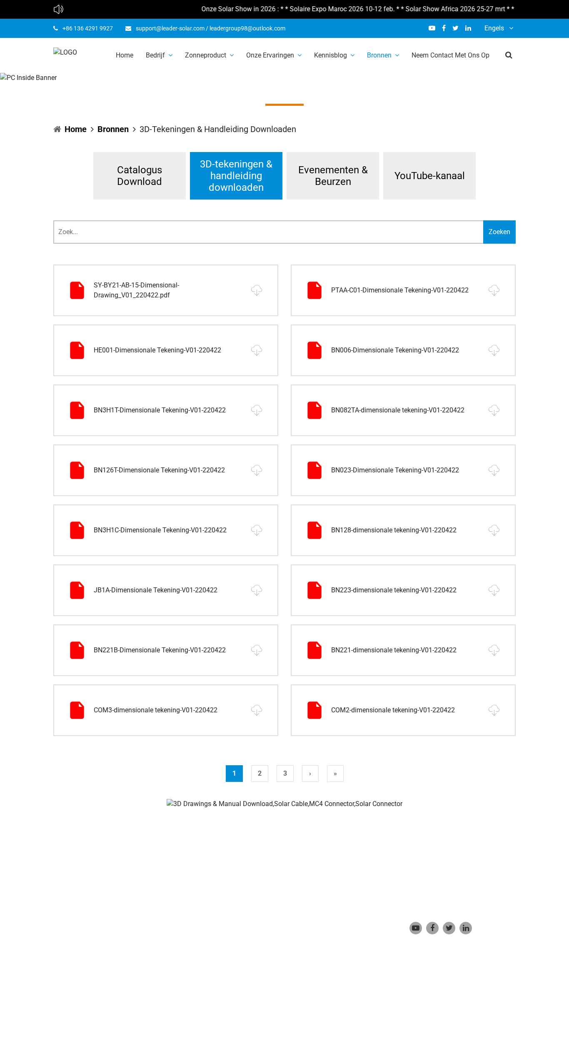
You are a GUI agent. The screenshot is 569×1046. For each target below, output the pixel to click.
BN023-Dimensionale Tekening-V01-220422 (395, 470)
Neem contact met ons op (450, 55)
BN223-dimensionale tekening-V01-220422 (394, 590)
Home (124, 55)
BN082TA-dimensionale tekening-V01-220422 (397, 410)
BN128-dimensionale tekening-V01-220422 (394, 530)
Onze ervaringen (270, 55)
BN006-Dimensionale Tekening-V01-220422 (395, 350)
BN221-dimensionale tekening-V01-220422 (394, 650)
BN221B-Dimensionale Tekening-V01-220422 (160, 650)
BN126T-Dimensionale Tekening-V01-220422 (159, 470)
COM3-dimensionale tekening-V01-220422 (155, 710)
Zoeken (499, 232)
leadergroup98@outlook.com (247, 28)
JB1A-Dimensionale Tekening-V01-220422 (155, 590)
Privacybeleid (231, 1001)
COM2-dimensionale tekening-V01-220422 (393, 710)
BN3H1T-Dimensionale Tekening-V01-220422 (160, 410)
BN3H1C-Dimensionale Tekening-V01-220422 (160, 530)
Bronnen (379, 55)
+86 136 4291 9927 (87, 28)
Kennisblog (330, 55)
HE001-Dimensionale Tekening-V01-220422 (157, 350)
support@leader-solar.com (170, 28)
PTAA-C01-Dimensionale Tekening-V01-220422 (400, 290)
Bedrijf (155, 55)
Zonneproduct (205, 55)
